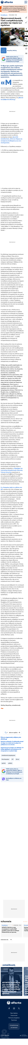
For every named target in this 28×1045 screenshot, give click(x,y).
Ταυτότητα (14, 1020)
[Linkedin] (26, 38)
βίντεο (17, 759)
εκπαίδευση (9, 965)
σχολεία (4, 763)
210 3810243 (14, 1027)
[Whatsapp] (26, 48)
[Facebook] (26, 29)
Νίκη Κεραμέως (5, 759)
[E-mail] (26, 53)
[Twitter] (26, 33)
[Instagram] (14, 1008)
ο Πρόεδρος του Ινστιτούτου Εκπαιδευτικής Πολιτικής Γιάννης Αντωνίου (12, 470)
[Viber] (26, 43)
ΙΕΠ (12, 759)
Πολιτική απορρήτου (14, 1017)
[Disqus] (14, 805)
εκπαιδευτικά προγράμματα (8, 755)
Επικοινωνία (14, 1015)
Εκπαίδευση (4, 15)
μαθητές (10, 763)
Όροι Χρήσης (14, 1013)
